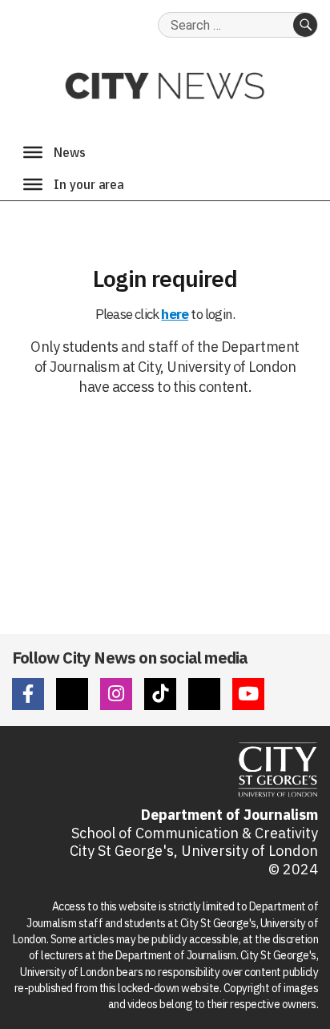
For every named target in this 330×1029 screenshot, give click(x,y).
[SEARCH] (305, 25)
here (174, 314)
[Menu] (32, 152)
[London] (32, 184)
